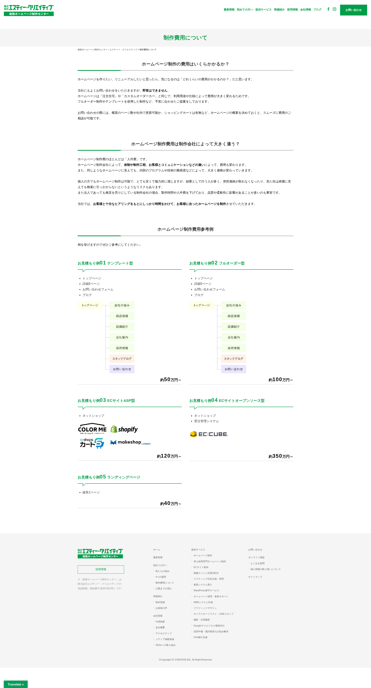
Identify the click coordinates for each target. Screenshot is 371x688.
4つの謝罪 (161, 577)
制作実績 (160, 602)
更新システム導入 (203, 584)
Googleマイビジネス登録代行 (209, 625)
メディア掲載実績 (165, 639)
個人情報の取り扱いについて (266, 569)
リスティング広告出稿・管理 (209, 579)
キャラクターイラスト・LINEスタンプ (214, 614)
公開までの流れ (164, 588)
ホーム (156, 549)
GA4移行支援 (201, 637)
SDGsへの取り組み (166, 645)
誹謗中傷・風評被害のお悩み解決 (211, 631)
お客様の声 (161, 608)
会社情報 (305, 9)
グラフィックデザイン (205, 608)
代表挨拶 (160, 621)
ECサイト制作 (201, 567)
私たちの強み (162, 571)
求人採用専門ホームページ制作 (210, 561)
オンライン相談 (256, 557)
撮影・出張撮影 (202, 619)
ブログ (317, 9)
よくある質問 (258, 563)
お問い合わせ (255, 549)
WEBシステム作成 (203, 602)
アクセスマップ (164, 633)
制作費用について (165, 582)
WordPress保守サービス (206, 590)
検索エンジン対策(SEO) (206, 573)
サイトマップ (255, 577)
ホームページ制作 (203, 555)
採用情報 (292, 9)
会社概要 (160, 627)
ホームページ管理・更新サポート (211, 596)
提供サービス (263, 9)
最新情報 (229, 9)
